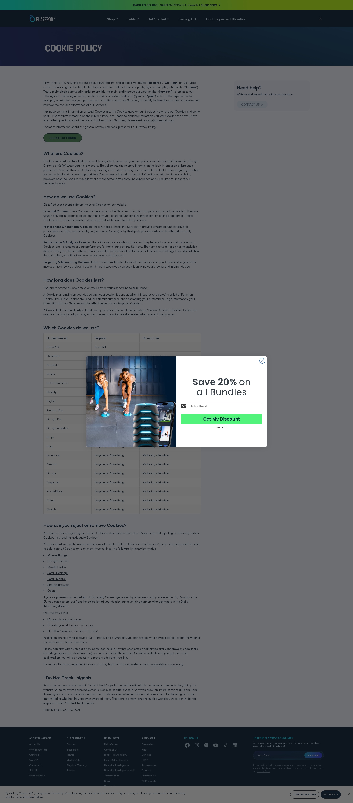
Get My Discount (221, 419)
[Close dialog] (262, 360)
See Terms (222, 427)
